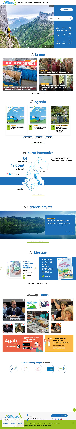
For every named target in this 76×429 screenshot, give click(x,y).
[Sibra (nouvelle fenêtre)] (14, 369)
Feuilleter (27, 278)
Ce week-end (39, 137)
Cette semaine (28, 137)
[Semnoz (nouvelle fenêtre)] (50, 369)
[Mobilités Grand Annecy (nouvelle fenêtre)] (26, 369)
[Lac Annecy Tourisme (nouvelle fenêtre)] (38, 369)
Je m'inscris (58, 348)
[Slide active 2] (45, 46)
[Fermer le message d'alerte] (73, 423)
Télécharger (28, 275)
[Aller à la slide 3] (46, 46)
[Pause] (52, 46)
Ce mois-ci (49, 137)
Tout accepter (5, 423)
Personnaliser (20, 423)
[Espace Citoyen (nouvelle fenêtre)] (62, 369)
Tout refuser (13, 423)
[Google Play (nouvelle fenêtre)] (26, 344)
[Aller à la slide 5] (49, 46)
